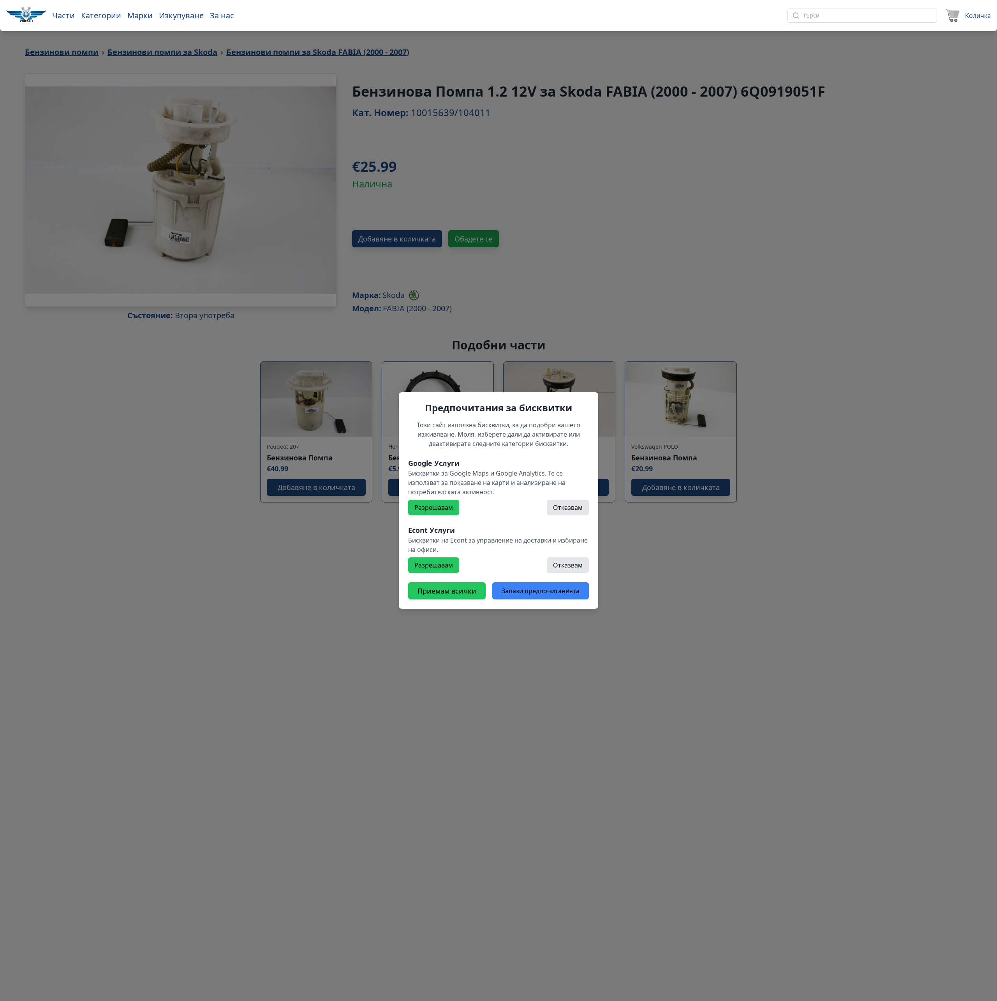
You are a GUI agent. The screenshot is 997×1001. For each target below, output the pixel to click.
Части (63, 15)
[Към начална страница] (26, 14)
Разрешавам (433, 507)
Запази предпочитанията (541, 591)
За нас (222, 15)
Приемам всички (446, 591)
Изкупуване (181, 15)
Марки (140, 15)
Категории (101, 15)
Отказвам (568, 507)
